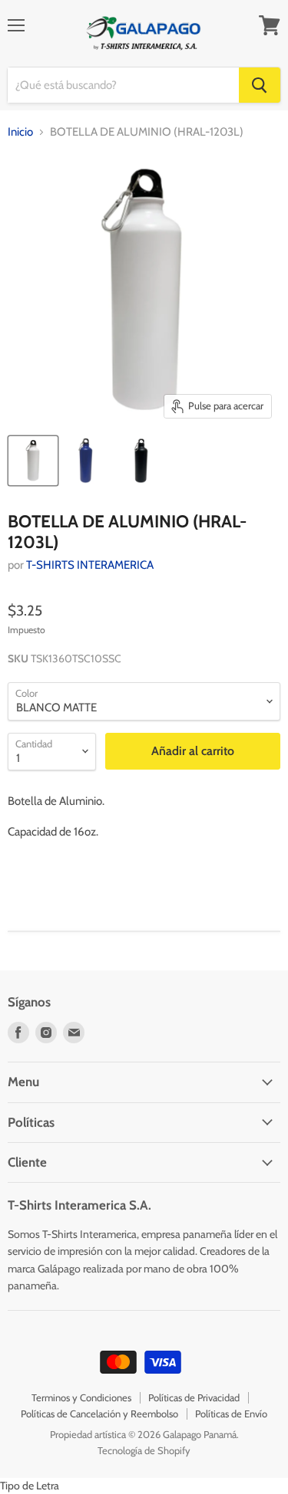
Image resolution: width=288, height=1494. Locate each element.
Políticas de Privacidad (194, 1397)
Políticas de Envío (231, 1413)
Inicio (20, 132)
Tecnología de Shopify (144, 1450)
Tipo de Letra (29, 1485)
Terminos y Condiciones (81, 1397)
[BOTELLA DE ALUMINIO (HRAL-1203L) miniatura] (33, 460)
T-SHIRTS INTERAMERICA (90, 565)
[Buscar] (259, 85)
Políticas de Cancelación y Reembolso (99, 1413)
